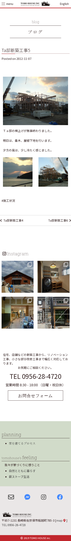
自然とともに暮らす (22, 471)
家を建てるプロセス (22, 443)
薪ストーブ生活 (19, 477)
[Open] (18, 277)
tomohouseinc (17, 264)
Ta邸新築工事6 (58, 220)
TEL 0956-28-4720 (35, 376)
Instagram (17, 253)
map (59, 520)
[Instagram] (30, 289)
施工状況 (9, 200)
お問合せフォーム (35, 395)
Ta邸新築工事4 (13, 220)
